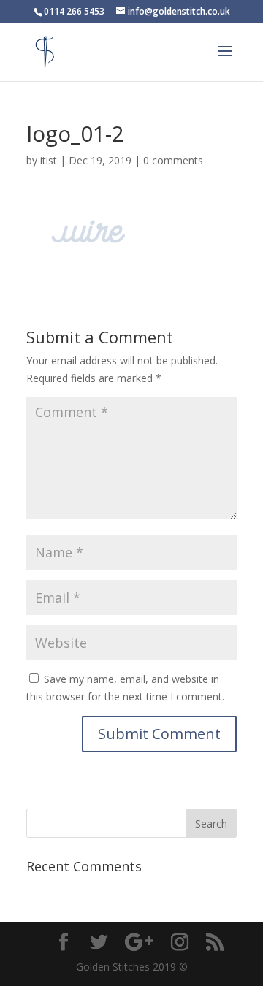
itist (48, 160)
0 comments (173, 160)
